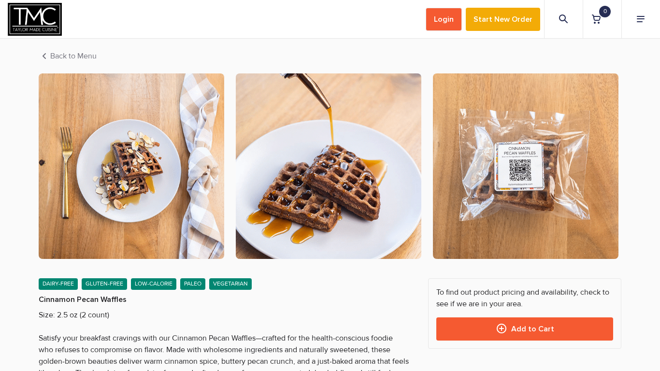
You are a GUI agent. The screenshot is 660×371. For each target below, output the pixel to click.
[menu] (640, 19)
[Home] (35, 19)
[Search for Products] (563, 19)
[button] (602, 19)
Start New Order (502, 19)
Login (444, 19)
